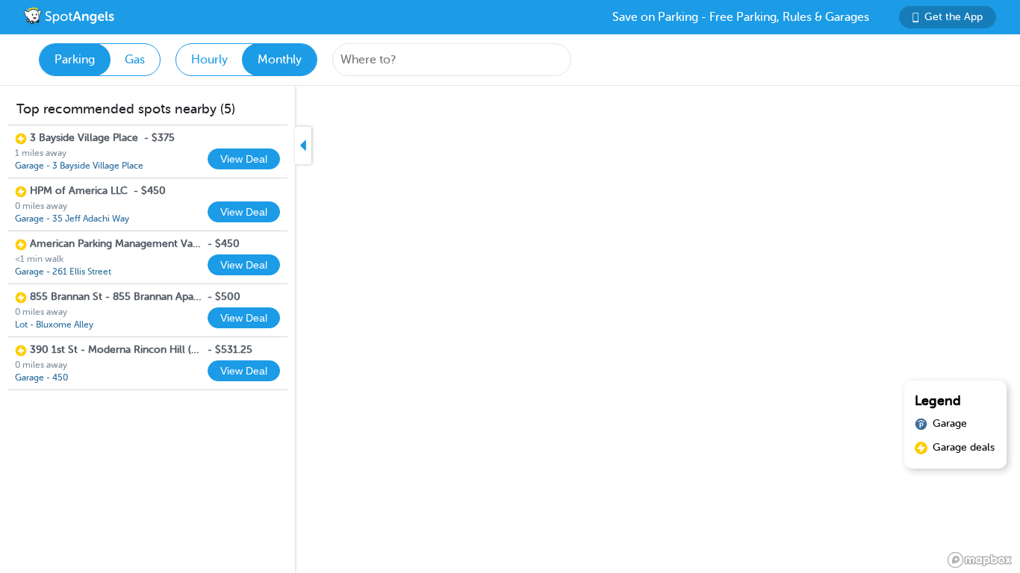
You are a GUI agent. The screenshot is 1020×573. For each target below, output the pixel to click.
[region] (510, 329)
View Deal (243, 159)
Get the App (953, 16)
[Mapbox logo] (980, 560)
